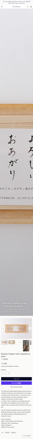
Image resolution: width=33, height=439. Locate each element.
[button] (3, 328)
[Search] (27, 6)
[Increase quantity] (8, 373)
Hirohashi (5, 359)
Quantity (3, 369)
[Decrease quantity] (3, 373)
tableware (13, 432)
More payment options (17, 387)
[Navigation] (1, 6)
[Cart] (31, 6)
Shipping (3, 366)
